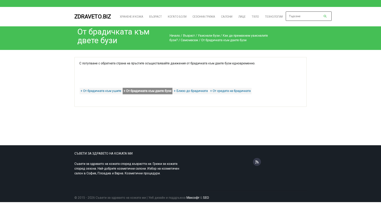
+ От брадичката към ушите (101, 91)
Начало (174, 35)
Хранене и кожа (131, 16)
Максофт (192, 198)
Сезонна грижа (203, 16)
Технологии (274, 16)
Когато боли (177, 16)
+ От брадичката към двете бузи (147, 91)
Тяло (255, 16)
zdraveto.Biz (92, 16)
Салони (226, 16)
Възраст (155, 16)
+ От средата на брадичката (230, 91)
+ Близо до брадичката (191, 91)
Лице (242, 16)
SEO (206, 198)
